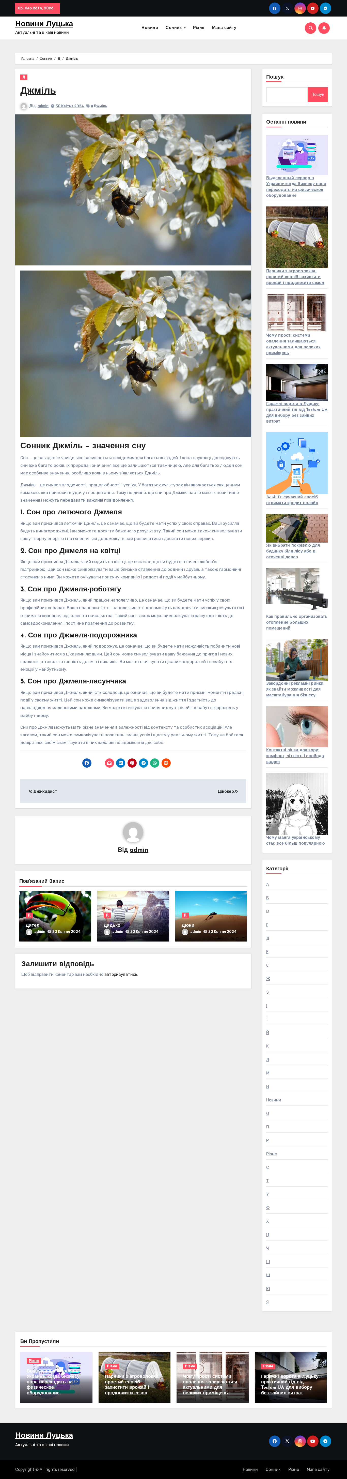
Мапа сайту (224, 28)
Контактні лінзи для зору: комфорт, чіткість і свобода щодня (295, 756)
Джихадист (45, 791)
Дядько (112, 925)
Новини (149, 28)
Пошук (275, 77)
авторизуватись (120, 974)
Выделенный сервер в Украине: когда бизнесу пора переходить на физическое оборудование (53, 1382)
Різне (198, 28)
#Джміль (99, 106)
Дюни (188, 925)
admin (43, 106)
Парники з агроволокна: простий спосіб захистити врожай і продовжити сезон (295, 277)
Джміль (38, 91)
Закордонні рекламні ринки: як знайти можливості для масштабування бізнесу (295, 689)
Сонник (174, 28)
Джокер (226, 791)
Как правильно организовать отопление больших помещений (297, 623)
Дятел (32, 925)
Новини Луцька (44, 24)
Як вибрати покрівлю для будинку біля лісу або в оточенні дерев (293, 551)
